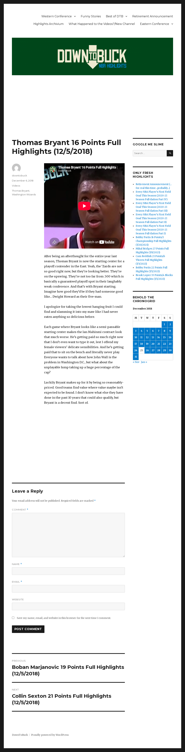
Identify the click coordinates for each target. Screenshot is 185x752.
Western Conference (56, 16)
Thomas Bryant (20, 190)
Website (18, 599)
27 (153, 350)
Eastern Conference (154, 24)
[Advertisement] (93, 111)
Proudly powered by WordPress (50, 734)
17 (136, 343)
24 (135, 350)
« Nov (136, 362)
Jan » (144, 362)
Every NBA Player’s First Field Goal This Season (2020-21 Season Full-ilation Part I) (153, 229)
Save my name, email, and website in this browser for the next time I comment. (64, 618)
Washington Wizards (24, 194)
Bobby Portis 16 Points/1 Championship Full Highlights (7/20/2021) (153, 241)
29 (164, 350)
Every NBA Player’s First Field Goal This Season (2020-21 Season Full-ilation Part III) (153, 207)
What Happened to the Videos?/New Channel (102, 24)
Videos (16, 185)
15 (164, 337)
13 (153, 337)
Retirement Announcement (152, 16)
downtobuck (19, 175)
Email (17, 581)
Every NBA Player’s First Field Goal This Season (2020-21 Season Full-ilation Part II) (153, 218)
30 (170, 350)
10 (136, 337)
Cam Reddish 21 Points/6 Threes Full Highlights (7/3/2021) (150, 260)
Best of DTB (114, 16)
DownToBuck (20, 734)
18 (141, 343)
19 (147, 343)
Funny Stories (91, 16)
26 (147, 350)
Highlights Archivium (48, 24)
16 (170, 337)
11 (141, 337)
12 (147, 337)
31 (136, 356)
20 (152, 343)
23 (170, 343)
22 (164, 343)
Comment (20, 509)
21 (158, 343)
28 (158, 350)
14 (158, 337)
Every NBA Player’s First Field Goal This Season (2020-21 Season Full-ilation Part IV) (153, 195)
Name (17, 564)
